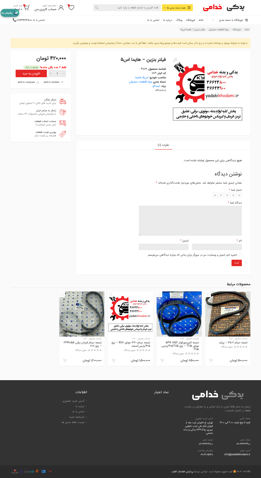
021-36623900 (243, 444)
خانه (201, 20)
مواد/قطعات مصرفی (219, 29)
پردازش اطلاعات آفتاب (182, 472)
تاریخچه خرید (76, 417)
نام (239, 241)
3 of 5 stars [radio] (227, 195)
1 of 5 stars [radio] (239, 195)
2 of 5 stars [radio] (233, 195)
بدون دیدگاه (227, 347)
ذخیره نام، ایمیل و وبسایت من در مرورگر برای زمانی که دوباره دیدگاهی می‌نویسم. (192, 255)
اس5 (145, 77)
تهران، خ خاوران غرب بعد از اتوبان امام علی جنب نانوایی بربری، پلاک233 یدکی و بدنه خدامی (198, 428)
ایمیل (184, 241)
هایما (138, 77)
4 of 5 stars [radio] (221, 195)
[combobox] (127, 7)
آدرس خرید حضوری (73, 401)
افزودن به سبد (31, 73)
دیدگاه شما (235, 203)
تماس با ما (153, 20)
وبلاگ (179, 20)
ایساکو (156, 86)
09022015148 (206, 454)
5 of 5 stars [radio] (215, 195)
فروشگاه (190, 20)
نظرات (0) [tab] (163, 145)
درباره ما (167, 20)
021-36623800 (206, 444)
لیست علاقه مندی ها (73, 422)
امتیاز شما (235, 190)
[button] (211, 360)
